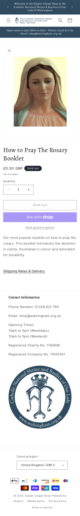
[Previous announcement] (8, 7)
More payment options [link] (40, 227)
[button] (8, 20)
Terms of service (42, 507)
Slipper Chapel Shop (38, 495)
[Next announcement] (72, 7)
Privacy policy (58, 501)
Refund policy (36, 501)
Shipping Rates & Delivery (24, 271)
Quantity (9, 181)
